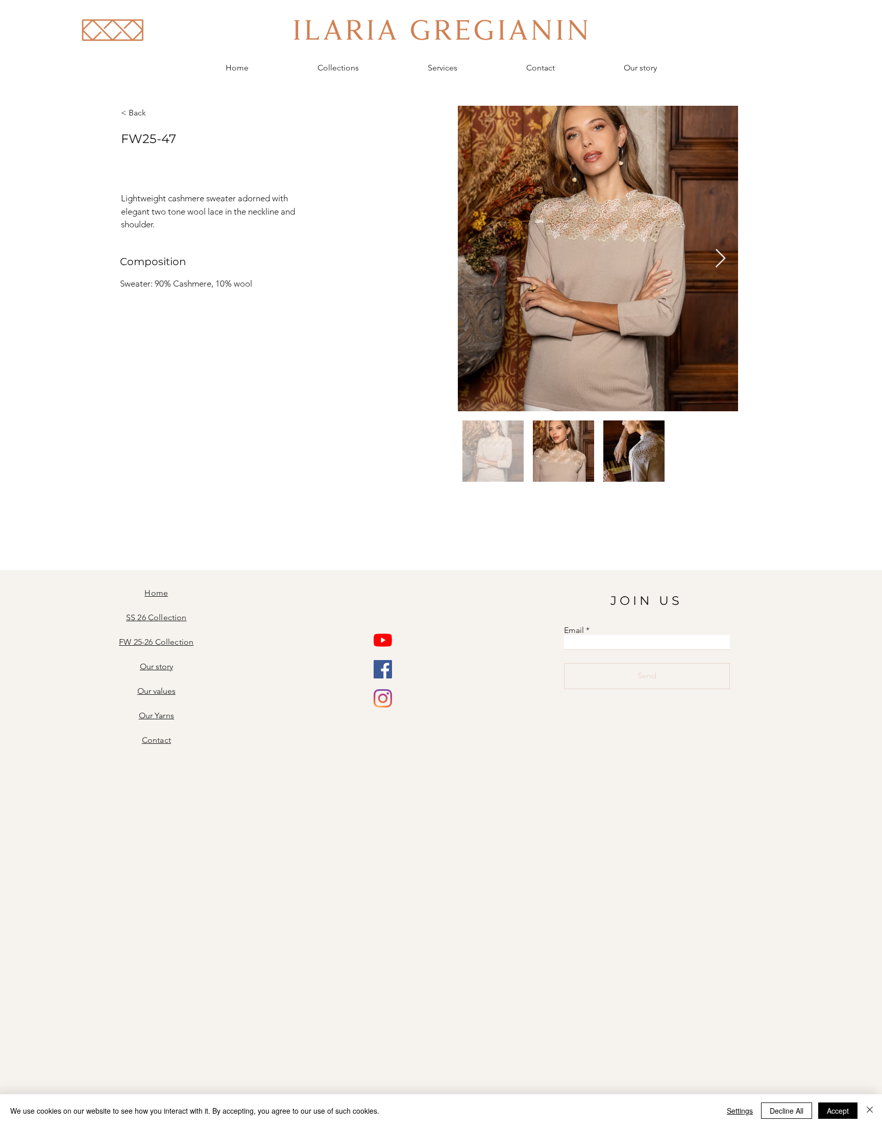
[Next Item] (720, 259)
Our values (156, 691)
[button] (338, 68)
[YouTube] (383, 640)
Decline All (786, 1111)
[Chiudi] (870, 1110)
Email (574, 630)
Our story (156, 666)
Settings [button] (740, 1111)
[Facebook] (383, 669)
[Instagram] (383, 698)
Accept (838, 1111)
